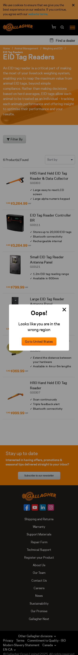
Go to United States (39, 341)
